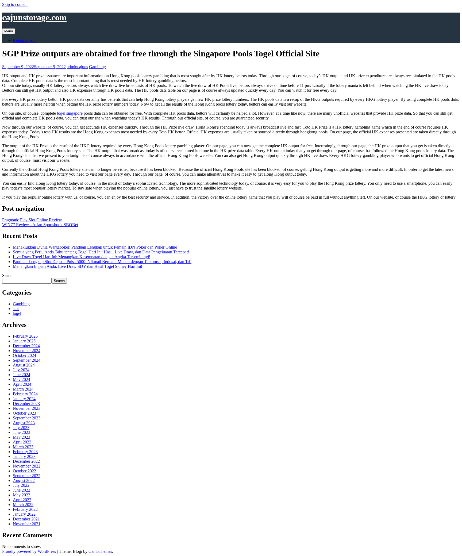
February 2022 (25, 509)
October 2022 (24, 471)
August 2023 (24, 422)
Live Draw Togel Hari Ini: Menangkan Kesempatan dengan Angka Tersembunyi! (81, 256)
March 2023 (23, 447)
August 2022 (24, 480)
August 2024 (24, 365)
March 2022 (23, 504)
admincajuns (77, 66)
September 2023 (26, 418)
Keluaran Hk (24, 40)
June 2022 (21, 490)
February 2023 (25, 451)
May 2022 (21, 495)
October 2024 (24, 355)
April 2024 (22, 384)
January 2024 (24, 398)
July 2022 (21, 485)
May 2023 (21, 437)
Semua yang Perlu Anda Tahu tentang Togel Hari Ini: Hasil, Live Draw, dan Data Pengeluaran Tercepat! (101, 252)
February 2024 (25, 394)
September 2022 (26, 475)
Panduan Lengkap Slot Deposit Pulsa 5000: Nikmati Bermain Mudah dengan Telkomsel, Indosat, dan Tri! (102, 261)
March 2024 (23, 389)
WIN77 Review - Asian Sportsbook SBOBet (40, 224)
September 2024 (26, 360)
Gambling (97, 66)
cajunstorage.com (34, 17)
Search (8, 275)
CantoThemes (100, 551)
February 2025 (25, 336)
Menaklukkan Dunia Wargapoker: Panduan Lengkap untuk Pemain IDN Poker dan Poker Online (95, 247)
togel (17, 313)
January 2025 (24, 341)
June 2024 (21, 374)
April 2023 (22, 442)
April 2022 (22, 499)
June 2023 (21, 432)
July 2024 (21, 370)
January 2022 (24, 514)
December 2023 (26, 403)
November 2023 (26, 408)
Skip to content (15, 4)
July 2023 (21, 427)
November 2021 (26, 524)
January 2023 (24, 456)
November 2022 (26, 466)
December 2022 (26, 461)
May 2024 (21, 379)
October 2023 (24, 413)
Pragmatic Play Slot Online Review (32, 220)
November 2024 (26, 350)
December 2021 (26, 519)
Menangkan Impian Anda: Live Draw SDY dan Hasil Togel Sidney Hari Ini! (77, 266)
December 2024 (26, 345)
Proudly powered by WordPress (29, 551)
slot (16, 308)
